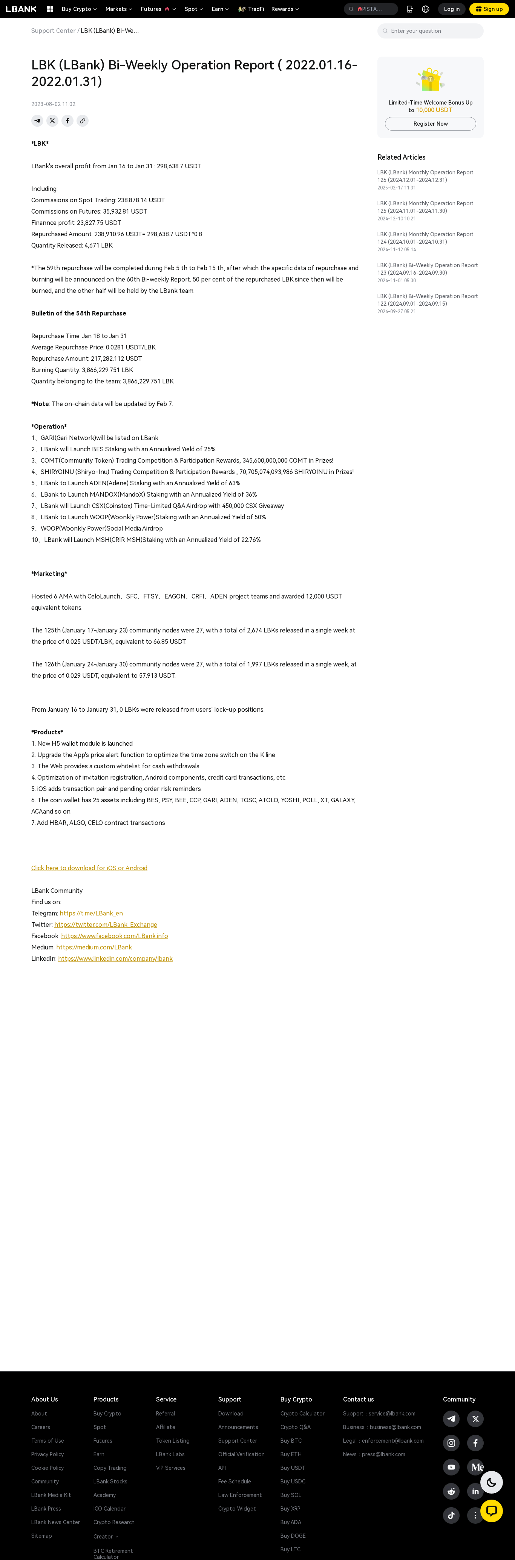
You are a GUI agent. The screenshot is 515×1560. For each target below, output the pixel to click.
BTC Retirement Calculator (113, 1554)
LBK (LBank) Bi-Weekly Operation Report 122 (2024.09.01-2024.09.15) (427, 300)
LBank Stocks (110, 1481)
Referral (165, 1414)
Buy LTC (290, 1549)
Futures (159, 9)
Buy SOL (291, 1495)
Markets (119, 9)
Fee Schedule (234, 1481)
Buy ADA (290, 1522)
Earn (221, 9)
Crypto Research (114, 1522)
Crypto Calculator (302, 1414)
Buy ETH (291, 1454)
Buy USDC (292, 1481)
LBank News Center (55, 1522)
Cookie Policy (47, 1468)
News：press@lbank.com (374, 1454)
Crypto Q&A (295, 1427)
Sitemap (41, 1536)
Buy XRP (290, 1509)
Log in (452, 9)
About (39, 1414)
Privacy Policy (47, 1454)
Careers (40, 1427)
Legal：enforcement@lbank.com (383, 1441)
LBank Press (46, 1509)
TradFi (256, 9)
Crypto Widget (237, 1509)
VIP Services (170, 1468)
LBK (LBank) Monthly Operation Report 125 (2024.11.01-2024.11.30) (425, 207)
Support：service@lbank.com (379, 1414)
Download (231, 1414)
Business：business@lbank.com (382, 1427)
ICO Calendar (109, 1509)
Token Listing (173, 1441)
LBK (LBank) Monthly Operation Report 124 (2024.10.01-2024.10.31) (425, 238)
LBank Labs (170, 1454)
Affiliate (165, 1427)
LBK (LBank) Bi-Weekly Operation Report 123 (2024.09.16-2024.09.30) (427, 269)
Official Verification (241, 1454)
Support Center (53, 31)
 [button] (351, 9)
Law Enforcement (240, 1495)
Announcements (238, 1427)
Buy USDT (293, 1468)
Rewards (285, 9)
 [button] (389, 9)
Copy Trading (110, 1468)
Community (45, 1481)
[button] (491, 1511)
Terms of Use (47, 1441)
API (222, 1468)
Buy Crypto (80, 9)
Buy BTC (291, 1441)
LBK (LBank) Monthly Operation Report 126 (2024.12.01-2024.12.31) (425, 176)
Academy (104, 1495)
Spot (194, 9)
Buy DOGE (293, 1536)
